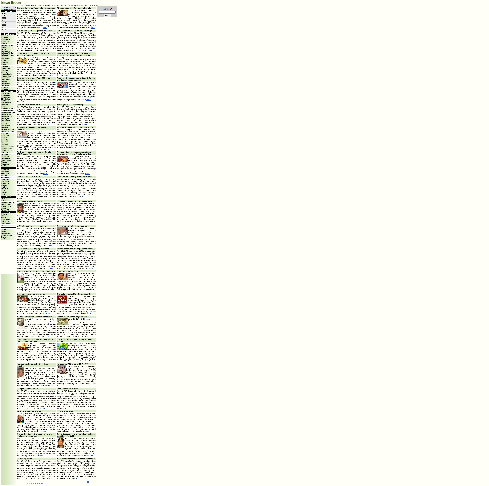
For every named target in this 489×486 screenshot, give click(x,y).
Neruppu (4, 133)
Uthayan (4, 87)
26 (61, 482)
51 (34, 484)
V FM (3, 191)
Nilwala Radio (6, 206)
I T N (3, 216)
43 (17, 484)
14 (37, 482)
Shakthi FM (5, 179)
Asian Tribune (6, 97)
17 (43, 482)
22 (53, 482)
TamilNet (4, 154)
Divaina (4, 43)
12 (33, 482)
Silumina (4, 70)
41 (92, 482)
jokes (95, 5)
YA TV (3, 225)
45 (21, 484)
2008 (4, 20)
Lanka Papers (6, 120)
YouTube (4, 239)
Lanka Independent (8, 112)
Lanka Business (7, 110)
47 (25, 484)
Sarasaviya (5, 68)
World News (5, 166)
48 (27, 484)
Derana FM (5, 170)
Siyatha (4, 72)
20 (49, 482)
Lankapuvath (6, 122)
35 (79, 482)
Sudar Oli (4, 152)
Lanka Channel (6, 233)
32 (73, 482)
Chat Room (63, 5)
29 (67, 482)
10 (29, 482)
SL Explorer (33, 5)
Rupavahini (5, 220)
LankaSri (4, 124)
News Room (8, 9)
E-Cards (56, 5)
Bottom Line (5, 36)
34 (77, 482)
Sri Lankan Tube (7, 235)
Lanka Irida (5, 59)
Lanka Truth (5, 126)
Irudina (3, 47)
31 (71, 482)
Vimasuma (5, 164)
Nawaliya (4, 63)
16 (41, 482)
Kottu (3, 107)
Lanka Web (5, 128)
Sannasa (4, 66)
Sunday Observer (7, 76)
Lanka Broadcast (7, 202)
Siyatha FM (5, 183)
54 (40, 484)
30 (69, 482)
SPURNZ (4, 145)
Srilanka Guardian (7, 147)
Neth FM (4, 175)
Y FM (3, 195)
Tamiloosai (5, 156)
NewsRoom (25, 5)
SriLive (3, 237)
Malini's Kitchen (78, 5)
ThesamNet (5, 158)
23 (55, 482)
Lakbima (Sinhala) (7, 55)
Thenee (4, 82)
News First (5, 135)
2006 (4, 25)
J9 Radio (4, 199)
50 (31, 484)
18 (45, 482)
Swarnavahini (6, 223)
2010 (4, 16)
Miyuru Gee (49, 5)
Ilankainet (4, 105)
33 (75, 482)
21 (51, 482)
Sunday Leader (6, 74)
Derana (4, 214)
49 (29, 484)
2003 (4, 32)
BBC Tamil (5, 101)
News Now (5, 139)
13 (35, 482)
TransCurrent (6, 160)
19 (47, 482)
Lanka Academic (7, 108)
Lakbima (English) (7, 53)
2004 (4, 30)
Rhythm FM (5, 177)
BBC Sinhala (5, 99)
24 (57, 482)
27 (63, 482)
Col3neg (4, 229)
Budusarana (5, 38)
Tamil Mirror (5, 80)
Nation (3, 61)
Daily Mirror (5, 40)
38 (86, 482)
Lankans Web (88, 5)
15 (39, 482)
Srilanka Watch (6, 151)
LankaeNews (6, 114)
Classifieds (41, 5)
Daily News (5, 42)
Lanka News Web (7, 116)
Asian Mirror (5, 95)
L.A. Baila (4, 200)
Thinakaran (5, 84)
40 (90, 482)
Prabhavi (4, 208)
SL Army (4, 143)
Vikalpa (4, 162)
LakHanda (5, 172)
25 (59, 482)
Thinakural (5, 85)
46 (23, 484)
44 (19, 484)
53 (38, 484)
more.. (45, 28)
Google (3, 231)
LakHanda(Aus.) (7, 204)
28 (65, 482)
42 (94, 482)
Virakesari (5, 89)
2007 (4, 23)
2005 (4, 27)
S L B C (4, 187)
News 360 (5, 141)
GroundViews (6, 103)
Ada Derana (5, 93)
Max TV (3, 218)
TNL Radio (5, 189)
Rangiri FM (5, 210)
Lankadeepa (5, 51)
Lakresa (4, 57)
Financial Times (7, 45)
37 (84, 482)
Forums (70, 5)
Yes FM (4, 193)
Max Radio (5, 174)
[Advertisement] (8, 245)
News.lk (4, 137)
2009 (4, 18)
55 (42, 484)
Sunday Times (6, 78)
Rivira (3, 64)
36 (82, 482)
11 (31, 482)
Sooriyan (4, 185)
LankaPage (5, 118)
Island (3, 49)
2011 (4, 13)
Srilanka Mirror (6, 149)
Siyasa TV (5, 222)
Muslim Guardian (7, 131)
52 (36, 484)
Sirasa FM (5, 181)
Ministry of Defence (8, 130)
